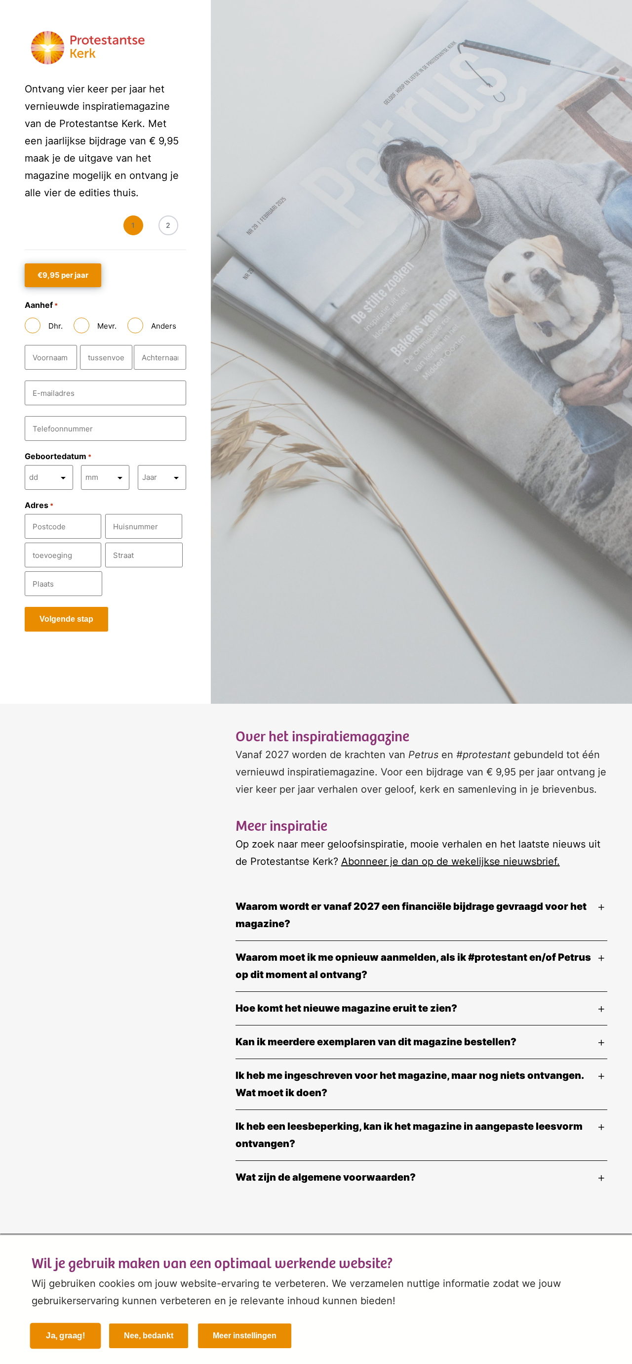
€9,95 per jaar (63, 275)
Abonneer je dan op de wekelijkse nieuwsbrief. (450, 861)
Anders (163, 326)
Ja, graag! (65, 1335)
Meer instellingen (244, 1335)
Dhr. (55, 326)
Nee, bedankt (148, 1335)
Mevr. (107, 326)
